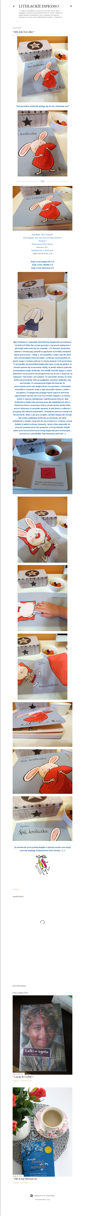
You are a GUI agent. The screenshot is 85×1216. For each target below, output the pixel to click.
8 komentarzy (25, 1182)
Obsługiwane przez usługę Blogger (44, 1195)
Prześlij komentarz (26, 1080)
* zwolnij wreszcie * (25, 1178)
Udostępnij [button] (16, 889)
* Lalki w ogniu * (23, 1076)
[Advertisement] (42, 965)
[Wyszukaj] (71, 6)
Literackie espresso (39, 6)
